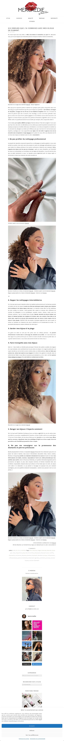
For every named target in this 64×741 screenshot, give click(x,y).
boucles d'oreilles (28, 553)
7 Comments (31, 548)
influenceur (51, 555)
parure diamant (23, 558)
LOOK (14, 550)
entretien (18, 555)
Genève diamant (32, 555)
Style (8, 18)
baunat (49, 550)
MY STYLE (18, 550)
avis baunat (33, 550)
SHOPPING (23, 550)
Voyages (32, 21)
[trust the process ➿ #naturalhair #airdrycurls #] (27, 625)
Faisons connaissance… (32, 573)
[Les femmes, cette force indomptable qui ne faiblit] (37, 625)
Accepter (32, 726)
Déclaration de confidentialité (37, 738)
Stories (45, 293)
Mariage (42, 18)
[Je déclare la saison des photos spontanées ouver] (27, 656)
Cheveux (19, 18)
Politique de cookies (24, 738)
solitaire (42, 558)
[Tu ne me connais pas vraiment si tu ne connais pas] (27, 646)
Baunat (28, 104)
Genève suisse (42, 555)
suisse (48, 558)
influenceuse (13, 558)
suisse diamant (34, 560)
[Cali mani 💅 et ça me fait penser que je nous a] (37, 656)
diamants (12, 555)
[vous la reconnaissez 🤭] (37, 635)
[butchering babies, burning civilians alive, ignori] (27, 635)
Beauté (30, 18)
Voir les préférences (32, 735)
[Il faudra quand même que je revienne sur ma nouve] (37, 646)
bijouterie (19, 553)
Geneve (24, 555)
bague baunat (42, 550)
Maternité (54, 18)
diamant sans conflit (47, 553)
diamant (37, 553)
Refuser (32, 730)
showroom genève (33, 558)
